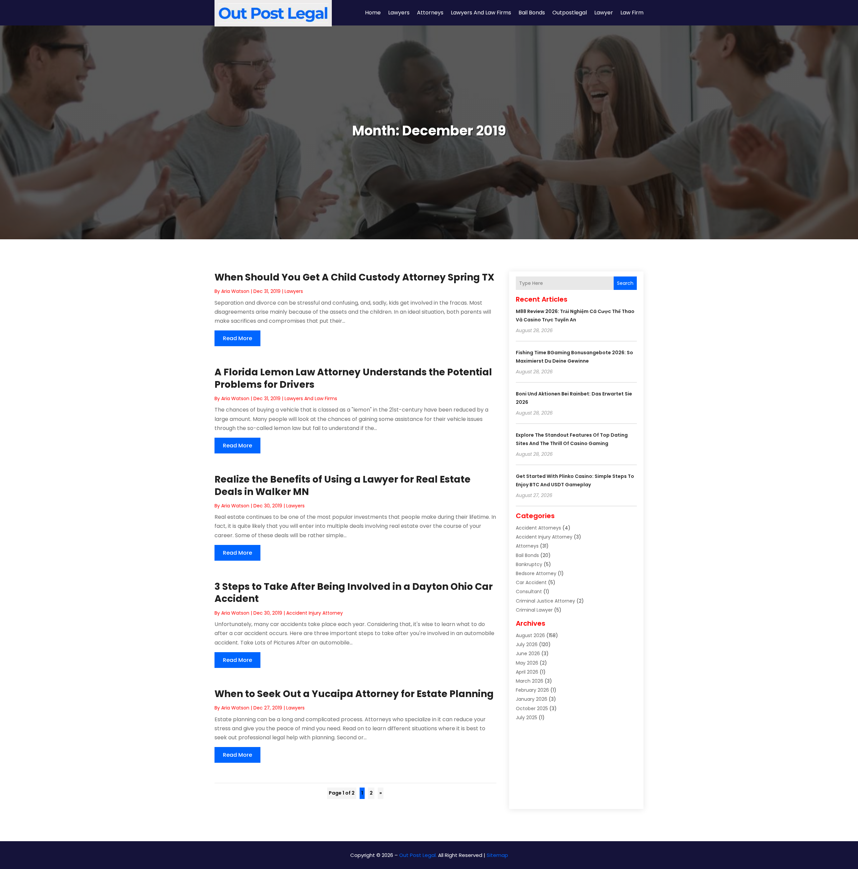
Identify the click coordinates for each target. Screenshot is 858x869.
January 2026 (531, 699)
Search (625, 283)
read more (237, 338)
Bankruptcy (529, 564)
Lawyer (603, 12)
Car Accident (531, 582)
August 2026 (530, 635)
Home (373, 12)
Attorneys (430, 12)
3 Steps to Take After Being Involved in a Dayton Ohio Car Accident (353, 592)
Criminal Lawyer (534, 610)
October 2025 (532, 708)
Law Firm (632, 12)
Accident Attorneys (538, 527)
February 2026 (532, 690)
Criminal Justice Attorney (545, 601)
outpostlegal (569, 12)
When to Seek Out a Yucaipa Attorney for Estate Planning (354, 693)
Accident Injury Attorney (314, 613)
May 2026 (527, 663)
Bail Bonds (531, 12)
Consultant (529, 591)
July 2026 (527, 644)
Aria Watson (235, 291)
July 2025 (526, 717)
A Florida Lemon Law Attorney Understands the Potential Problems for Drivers (353, 378)
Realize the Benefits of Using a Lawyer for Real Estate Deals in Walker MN (342, 485)
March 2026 (529, 681)
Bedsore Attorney (536, 573)
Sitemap (497, 855)
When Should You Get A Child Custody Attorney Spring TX (354, 277)
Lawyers (399, 12)
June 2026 (528, 653)
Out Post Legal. (418, 855)
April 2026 (527, 672)
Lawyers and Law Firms (481, 12)
